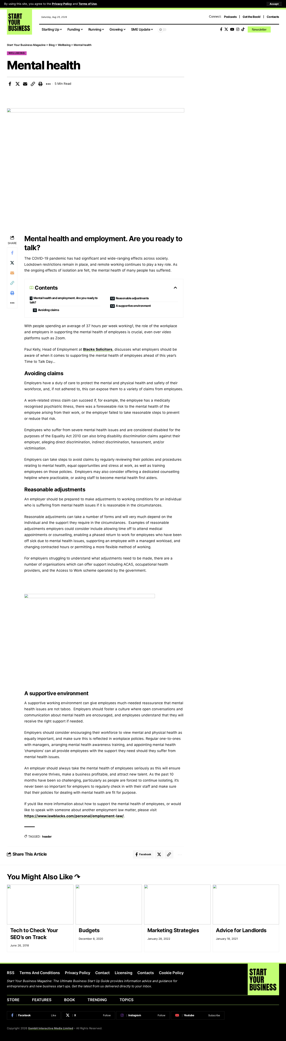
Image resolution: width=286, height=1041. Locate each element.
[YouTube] (232, 29)
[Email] (25, 84)
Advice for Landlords (241, 930)
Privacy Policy (62, 3)
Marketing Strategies (173, 930)
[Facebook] (221, 29)
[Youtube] (197, 1015)
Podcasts (230, 16)
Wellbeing (17, 53)
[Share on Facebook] (10, 84)
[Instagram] (237, 29)
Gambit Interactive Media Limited (50, 1028)
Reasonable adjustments (132, 298)
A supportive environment (133, 305)
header (47, 836)
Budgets (89, 930)
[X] (226, 29)
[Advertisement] (238, 72)
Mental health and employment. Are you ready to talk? (64, 300)
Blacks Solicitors (97, 349)
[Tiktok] (243, 29)
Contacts (273, 16)
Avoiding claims (48, 310)
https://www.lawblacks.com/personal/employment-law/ (74, 816)
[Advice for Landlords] (246, 905)
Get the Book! (252, 16)
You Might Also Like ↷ (43, 876)
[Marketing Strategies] (177, 905)
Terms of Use (88, 3)
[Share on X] (18, 84)
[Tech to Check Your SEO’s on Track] (40, 905)
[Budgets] (109, 905)
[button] (274, 4)
